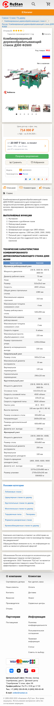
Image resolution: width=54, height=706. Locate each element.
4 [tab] (29, 115)
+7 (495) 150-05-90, (19, 689)
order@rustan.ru (20, 693)
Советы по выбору (36, 652)
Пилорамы (30, 514)
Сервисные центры (36, 603)
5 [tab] (33, 115)
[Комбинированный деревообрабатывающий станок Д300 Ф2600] (27, 76)
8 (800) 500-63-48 (36, 689)
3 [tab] (25, 115)
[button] (27, 145)
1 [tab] (17, 115)
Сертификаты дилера (15, 582)
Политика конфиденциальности (37, 623)
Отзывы (9, 609)
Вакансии (10, 598)
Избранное (39, 162)
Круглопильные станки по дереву (19, 503)
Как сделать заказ (36, 582)
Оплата (31, 587)
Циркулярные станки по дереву (18, 497)
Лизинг (31, 598)
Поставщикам (12, 622)
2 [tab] (21, 115)
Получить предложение (26, 156)
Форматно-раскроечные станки (18, 520)
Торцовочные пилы (13, 514)
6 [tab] (37, 115)
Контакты (10, 592)
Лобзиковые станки (13, 492)
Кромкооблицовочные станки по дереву (22, 526)
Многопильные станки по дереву (19, 509)
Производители (12, 603)
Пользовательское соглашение (36, 631)
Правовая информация (34, 640)
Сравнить (17, 162)
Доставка (32, 592)
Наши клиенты (12, 587)
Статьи (31, 647)
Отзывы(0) (7, 31)
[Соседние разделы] (46, 21)
